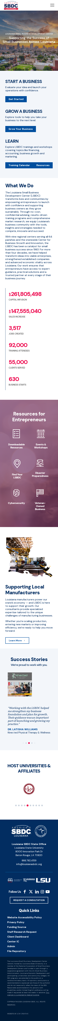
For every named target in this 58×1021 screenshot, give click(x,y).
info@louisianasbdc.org (29, 864)
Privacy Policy (15, 922)
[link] (20, 684)
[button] (26, 743)
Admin (11, 946)
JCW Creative (22, 1014)
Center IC (13, 941)
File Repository (16, 951)
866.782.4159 (29, 860)
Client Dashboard (18, 936)
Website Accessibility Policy (24, 917)
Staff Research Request (22, 932)
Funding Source (16, 927)
